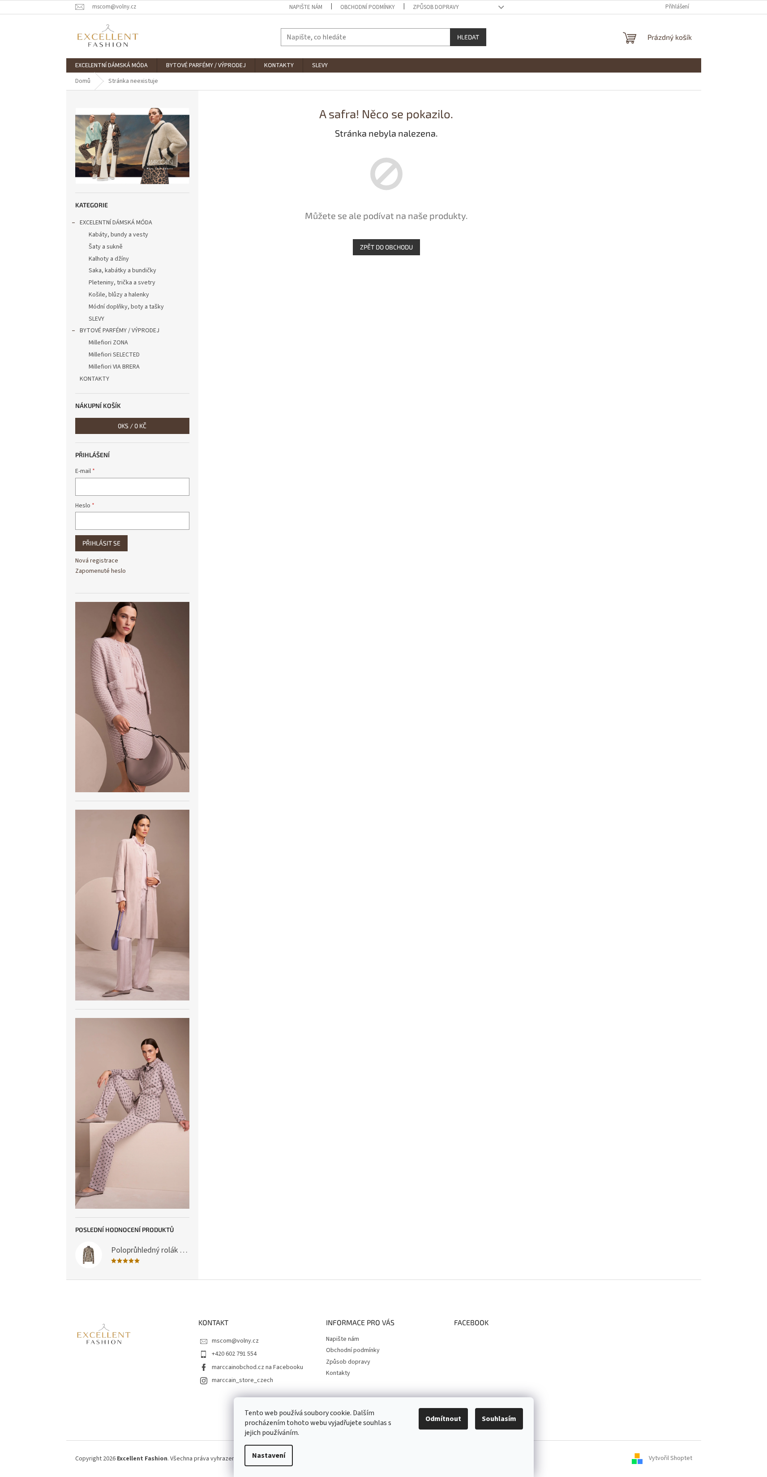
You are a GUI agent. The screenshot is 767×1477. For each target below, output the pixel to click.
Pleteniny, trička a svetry (122, 282)
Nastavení (268, 1455)
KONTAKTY (94, 378)
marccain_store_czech (242, 1380)
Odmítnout (443, 1419)
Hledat (468, 37)
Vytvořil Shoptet (670, 1458)
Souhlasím (499, 1419)
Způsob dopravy (436, 7)
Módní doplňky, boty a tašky (126, 306)
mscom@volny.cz (235, 1340)
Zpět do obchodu (386, 247)
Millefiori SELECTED (114, 354)
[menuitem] (111, 65)
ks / (132, 425)
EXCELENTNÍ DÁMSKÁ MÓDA (116, 222)
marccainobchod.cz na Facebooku (257, 1367)
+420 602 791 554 (234, 1353)
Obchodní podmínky (367, 7)
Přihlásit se (101, 543)
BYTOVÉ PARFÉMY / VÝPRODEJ (119, 330)
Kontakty (338, 1373)
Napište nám (305, 7)
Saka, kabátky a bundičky (122, 270)
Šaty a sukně (106, 246)
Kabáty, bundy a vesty (118, 234)
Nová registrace (96, 561)
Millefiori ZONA (108, 342)
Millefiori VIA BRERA (114, 366)
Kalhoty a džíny (109, 258)
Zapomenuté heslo (100, 571)
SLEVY (96, 318)
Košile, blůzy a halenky (119, 294)
